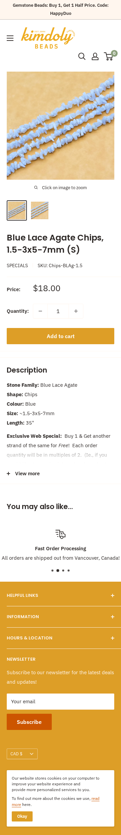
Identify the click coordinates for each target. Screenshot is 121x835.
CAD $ (16, 754)
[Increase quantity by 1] (76, 311)
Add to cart (61, 336)
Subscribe (29, 721)
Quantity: (18, 311)
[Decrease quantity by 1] (40, 311)
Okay (22, 816)
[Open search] (82, 56)
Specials (17, 265)
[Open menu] (10, 38)
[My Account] (95, 56)
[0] (109, 56)
